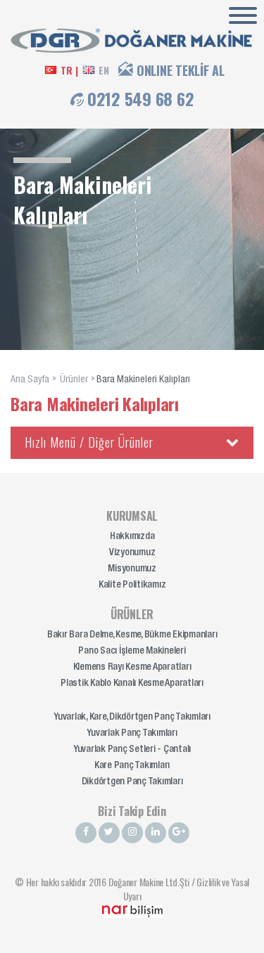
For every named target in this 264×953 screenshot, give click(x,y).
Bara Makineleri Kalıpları (143, 380)
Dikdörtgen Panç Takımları (132, 782)
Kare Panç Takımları (132, 766)
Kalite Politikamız (132, 585)
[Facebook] (85, 832)
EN (104, 70)
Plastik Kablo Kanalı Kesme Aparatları (132, 684)
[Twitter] (109, 832)
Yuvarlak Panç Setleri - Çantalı (132, 750)
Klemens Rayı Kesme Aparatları (132, 668)
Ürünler (74, 380)
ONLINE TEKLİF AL (181, 70)
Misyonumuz (132, 569)
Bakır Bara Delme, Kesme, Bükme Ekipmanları (132, 635)
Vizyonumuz (132, 553)
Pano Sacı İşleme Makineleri (131, 651)
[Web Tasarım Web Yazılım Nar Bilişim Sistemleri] (132, 909)
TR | (69, 70)
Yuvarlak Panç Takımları (132, 734)
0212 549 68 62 (140, 98)
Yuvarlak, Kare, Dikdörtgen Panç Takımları (132, 717)
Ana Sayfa (30, 380)
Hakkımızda (132, 537)
